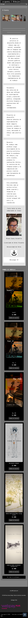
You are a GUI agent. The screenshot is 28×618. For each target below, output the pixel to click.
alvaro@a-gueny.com (14, 590)
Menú (3, 4)
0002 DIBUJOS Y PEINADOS (14, 463)
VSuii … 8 (14, 362)
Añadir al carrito (14, 317)
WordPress (22, 614)
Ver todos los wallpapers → (14, 577)
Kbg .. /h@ (14, 413)
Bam (2, 616)
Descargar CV (14, 260)
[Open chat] (25, 615)
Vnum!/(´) (14, 312)
